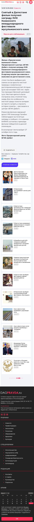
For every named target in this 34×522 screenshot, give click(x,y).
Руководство (10, 479)
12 (16, 501)
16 (3, 503)
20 (21, 503)
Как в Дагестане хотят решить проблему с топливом (21, 327)
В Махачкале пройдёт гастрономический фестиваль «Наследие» (22, 293)
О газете (8, 477)
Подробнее (5, 406)
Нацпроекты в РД (11, 453)
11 (12, 501)
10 (7, 501)
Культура (8, 439)
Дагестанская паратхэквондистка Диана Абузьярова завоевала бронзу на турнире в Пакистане (21, 175)
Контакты (8, 474)
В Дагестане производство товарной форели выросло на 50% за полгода (22, 208)
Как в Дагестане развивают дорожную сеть (21, 310)
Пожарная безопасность (14, 458)
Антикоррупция (11, 461)
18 (12, 503)
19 (16, 503)
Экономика (9, 428)
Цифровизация (10, 455)
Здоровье (8, 436)
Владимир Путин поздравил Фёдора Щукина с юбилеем (20, 345)
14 (26, 501)
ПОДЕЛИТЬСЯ (10, 150)
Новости (8, 423)
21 (26, 503)
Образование (10, 434)
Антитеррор (9, 463)
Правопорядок (10, 426)
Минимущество (11, 450)
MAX (14, 159)
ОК (17, 519)
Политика (8, 431)
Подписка (9, 482)
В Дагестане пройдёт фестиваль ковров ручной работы (21, 276)
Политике (4, 514)
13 (21, 501)
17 (7, 503)
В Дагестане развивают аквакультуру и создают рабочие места (22, 224)
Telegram (7, 159)
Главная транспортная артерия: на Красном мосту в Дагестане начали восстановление (22, 260)
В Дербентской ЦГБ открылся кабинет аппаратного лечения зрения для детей (21, 243)
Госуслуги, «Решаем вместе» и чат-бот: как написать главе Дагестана (21, 363)
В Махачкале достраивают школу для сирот (22, 190)
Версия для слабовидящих (14, 34)
